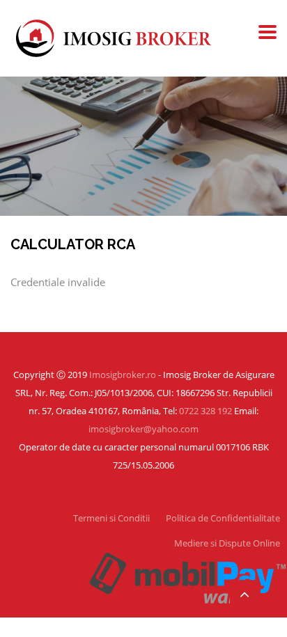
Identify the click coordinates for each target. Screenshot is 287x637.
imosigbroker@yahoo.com (143, 429)
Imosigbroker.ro (122, 374)
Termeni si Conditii (111, 518)
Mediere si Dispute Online (227, 543)
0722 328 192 (205, 410)
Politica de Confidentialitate (223, 518)
